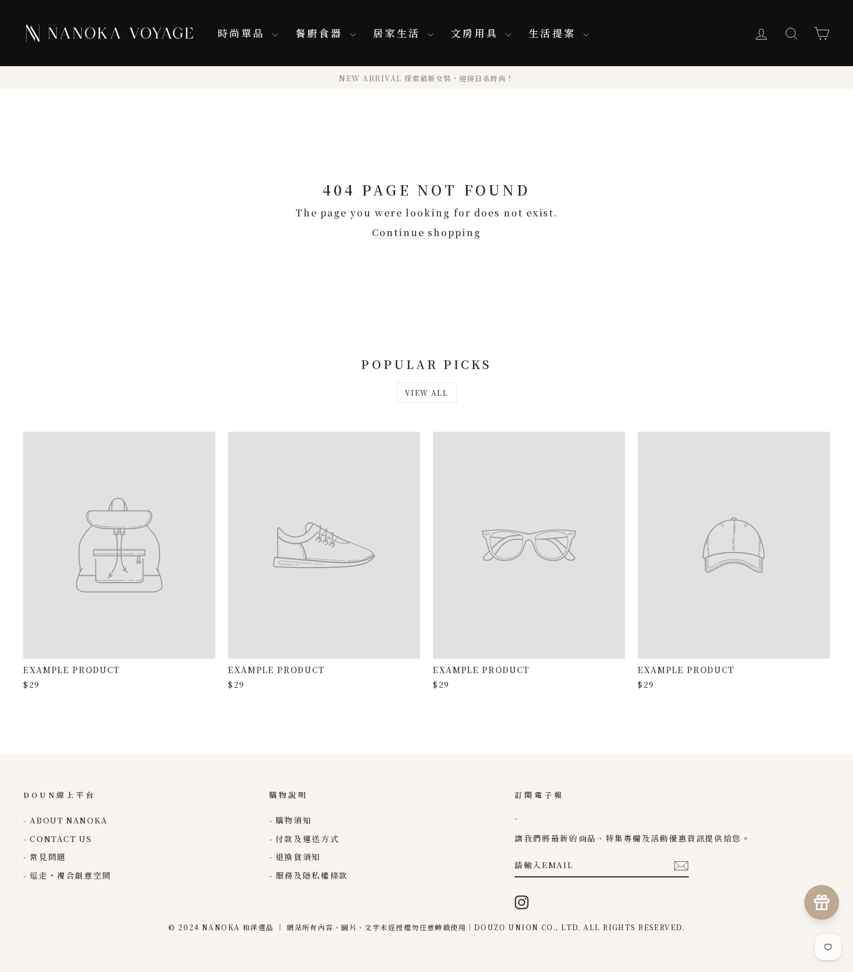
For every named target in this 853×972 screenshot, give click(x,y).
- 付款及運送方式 (304, 838)
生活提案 (554, 33)
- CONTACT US (57, 838)
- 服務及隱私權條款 (308, 875)
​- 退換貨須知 (295, 856)
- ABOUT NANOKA (65, 820)
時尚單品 (243, 33)
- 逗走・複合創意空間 (67, 875)
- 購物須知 (290, 820)
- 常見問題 (44, 856)
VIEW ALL (427, 393)
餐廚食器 (321, 33)
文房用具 (477, 33)
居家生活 (399, 33)
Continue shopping (426, 232)
